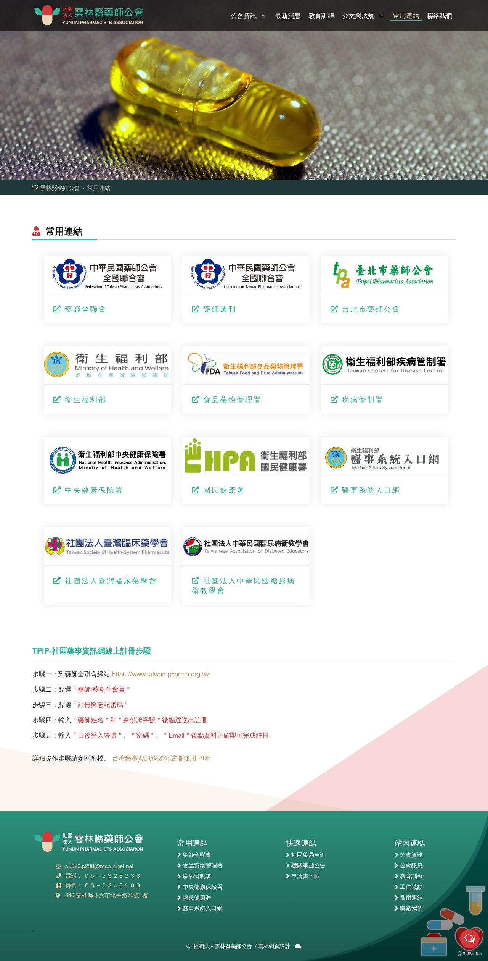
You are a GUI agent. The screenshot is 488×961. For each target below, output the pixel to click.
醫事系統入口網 (371, 489)
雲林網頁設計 (274, 946)
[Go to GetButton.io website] (470, 953)
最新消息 (288, 15)
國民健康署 (224, 489)
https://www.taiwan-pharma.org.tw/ (161, 673)
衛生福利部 (86, 399)
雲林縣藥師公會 (89, 15)
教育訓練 (321, 15)
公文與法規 (359, 15)
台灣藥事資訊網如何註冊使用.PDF (161, 757)
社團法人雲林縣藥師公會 (222, 946)
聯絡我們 (440, 15)
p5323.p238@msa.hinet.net (99, 866)
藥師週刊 (220, 308)
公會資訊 (244, 15)
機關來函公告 (308, 865)
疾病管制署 (363, 399)
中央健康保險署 (94, 489)
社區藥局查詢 (308, 854)
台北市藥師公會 (371, 308)
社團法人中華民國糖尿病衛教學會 (243, 585)
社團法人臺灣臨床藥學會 (111, 580)
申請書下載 (305, 876)
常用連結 (406, 15)
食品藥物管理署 (232, 399)
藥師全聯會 (86, 308)
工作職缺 (411, 886)
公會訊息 (411, 865)
